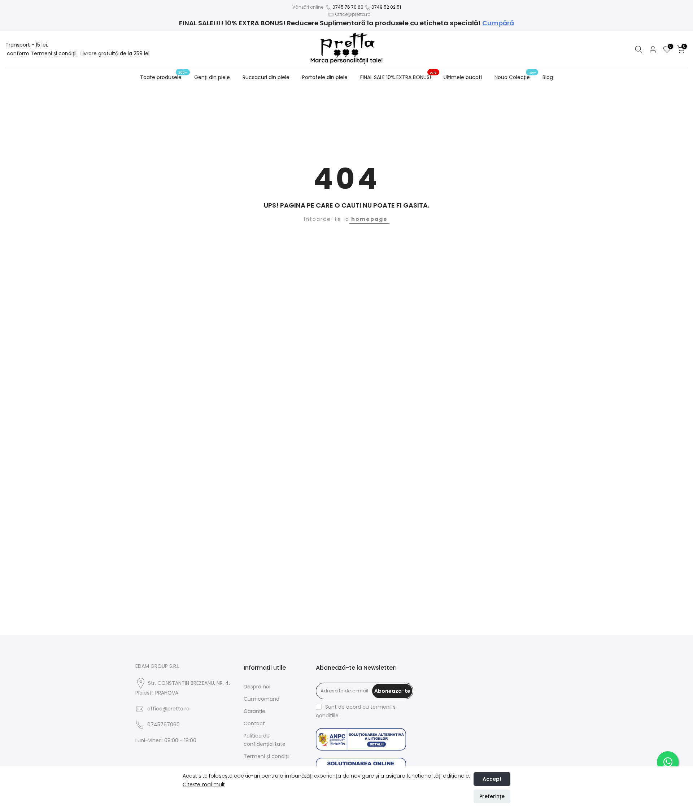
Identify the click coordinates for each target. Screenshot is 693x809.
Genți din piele (212, 77)
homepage (369, 219)
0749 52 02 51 (386, 7)
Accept (492, 779)
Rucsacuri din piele (266, 77)
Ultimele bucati (463, 77)
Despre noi (257, 686)
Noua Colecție (515, 77)
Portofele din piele (325, 77)
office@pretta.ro (168, 708)
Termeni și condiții (266, 756)
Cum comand (261, 699)
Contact (254, 723)
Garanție (254, 711)
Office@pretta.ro (352, 14)
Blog (547, 77)
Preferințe (492, 796)
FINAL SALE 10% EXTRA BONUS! (398, 77)
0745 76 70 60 (347, 7)
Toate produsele (163, 77)
